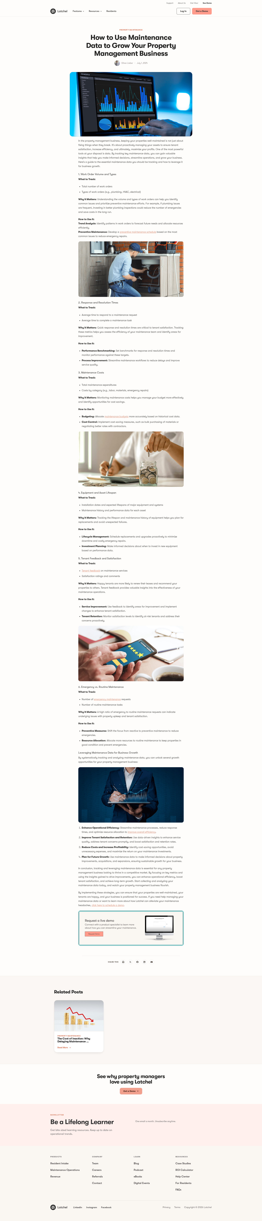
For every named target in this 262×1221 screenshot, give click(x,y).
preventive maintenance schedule (138, 232)
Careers (97, 1170)
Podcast (138, 1170)
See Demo (207, 3)
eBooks (138, 1176)
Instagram (91, 1207)
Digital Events (142, 1183)
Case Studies (183, 1163)
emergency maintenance (107, 699)
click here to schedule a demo (108, 905)
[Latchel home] (58, 11)
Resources (94, 11)
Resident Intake (59, 1163)
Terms (177, 1207)
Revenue (55, 1176)
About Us (182, 3)
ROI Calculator (184, 1170)
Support (169, 3)
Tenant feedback (91, 570)
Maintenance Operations (65, 1170)
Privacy (166, 1207)
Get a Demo (202, 11)
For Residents (183, 1183)
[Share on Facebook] (137, 962)
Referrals (97, 1176)
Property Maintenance (130, 30)
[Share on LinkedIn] (144, 962)
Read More (62, 1047)
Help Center (182, 1176)
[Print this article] (123, 962)
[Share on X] (130, 962)
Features (77, 11)
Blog (136, 1163)
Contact (97, 1183)
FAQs (178, 1189)
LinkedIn (77, 1207)
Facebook (106, 1207)
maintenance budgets (116, 416)
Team (95, 1163)
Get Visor (194, 3)
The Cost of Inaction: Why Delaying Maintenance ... (73, 1040)
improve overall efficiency (142, 832)
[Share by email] (151, 962)
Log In (183, 11)
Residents (111, 11)
